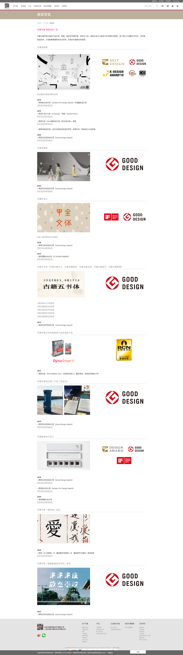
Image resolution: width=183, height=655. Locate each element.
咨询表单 (141, 629)
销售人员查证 (143, 639)
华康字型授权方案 (101, 633)
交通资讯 (84, 642)
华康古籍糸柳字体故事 (45, 310)
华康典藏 (98, 627)
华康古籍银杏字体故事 (45, 306)
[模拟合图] (163, 6)
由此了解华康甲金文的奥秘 (47, 237)
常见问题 (141, 631)
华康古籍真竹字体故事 (45, 313)
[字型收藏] (172, 6)
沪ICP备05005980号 (71, 648)
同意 (138, 652)
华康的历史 (85, 629)
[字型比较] (167, 6)
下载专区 (141, 633)
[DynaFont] (7, 6)
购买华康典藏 (47, 6)
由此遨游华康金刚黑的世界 (47, 94)
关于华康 (15, 6)
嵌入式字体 (99, 631)
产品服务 (84, 633)
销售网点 (141, 637)
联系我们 (141, 627)
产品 (29, 6)
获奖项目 (84, 637)
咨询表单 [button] (64, 6)
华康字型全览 (100, 629)
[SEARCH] (157, 6)
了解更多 (110, 653)
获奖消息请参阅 (45, 427)
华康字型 (39, 23)
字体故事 (23, 6)
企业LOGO (85, 639)
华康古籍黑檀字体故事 (45, 316)
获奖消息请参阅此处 (45, 105)
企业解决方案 (37, 6)
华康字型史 (85, 635)
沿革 (83, 631)
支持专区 (56, 6)
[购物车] (177, 6)
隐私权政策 (116, 648)
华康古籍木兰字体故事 (45, 303)
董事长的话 (85, 627)
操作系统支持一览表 (144, 635)
